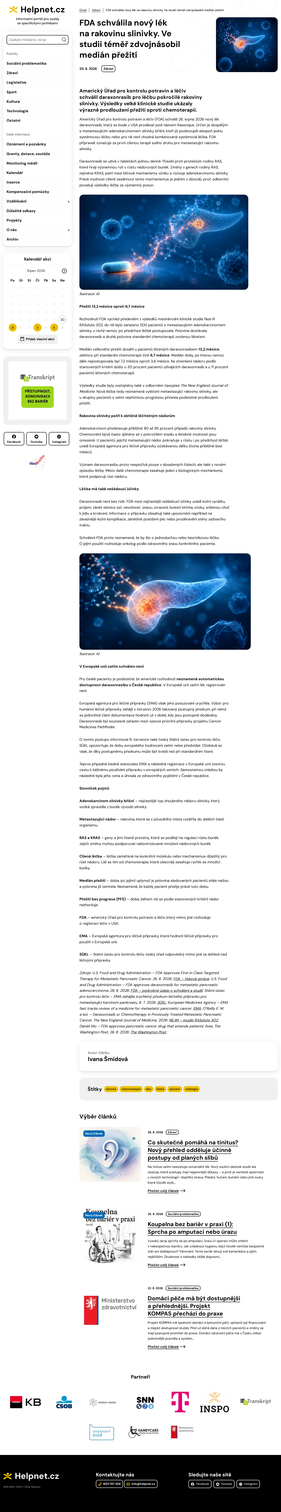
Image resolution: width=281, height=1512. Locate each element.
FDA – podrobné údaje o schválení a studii (166, 990)
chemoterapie (131, 1089)
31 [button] (12, 328)
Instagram (59, 442)
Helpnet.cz (43, 9)
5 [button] (54, 328)
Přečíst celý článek (163, 1191)
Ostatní (13, 120)
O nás (12, 229)
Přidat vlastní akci (40, 339)
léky (148, 1089)
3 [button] (37, 328)
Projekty (14, 220)
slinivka (111, 1089)
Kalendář (15, 172)
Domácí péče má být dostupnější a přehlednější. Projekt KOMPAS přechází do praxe (194, 1306)
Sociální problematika (26, 63)
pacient (175, 1089)
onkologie (191, 1089)
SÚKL (161, 1002)
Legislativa (16, 82)
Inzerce (13, 182)
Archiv (12, 239)
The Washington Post (148, 1032)
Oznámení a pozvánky (26, 144)
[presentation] (110, 1154)
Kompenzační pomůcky (28, 191)
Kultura (13, 101)
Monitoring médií (22, 163)
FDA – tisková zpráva (191, 978)
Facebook (14, 442)
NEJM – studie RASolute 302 (193, 1020)
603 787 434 (112, 1484)
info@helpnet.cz (143, 1484)
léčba (160, 1089)
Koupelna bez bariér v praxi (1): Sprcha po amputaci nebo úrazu (192, 1228)
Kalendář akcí (37, 259)
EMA (197, 1008)
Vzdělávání (17, 201)
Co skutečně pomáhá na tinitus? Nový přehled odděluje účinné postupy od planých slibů (193, 1150)
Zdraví (12, 72)
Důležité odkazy (21, 210)
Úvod (82, 10)
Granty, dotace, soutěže (28, 153)
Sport (12, 92)
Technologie (17, 111)
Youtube (36, 442)
